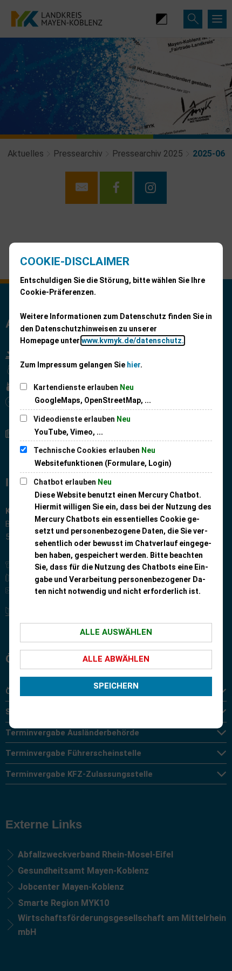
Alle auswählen (116, 632)
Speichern (116, 686)
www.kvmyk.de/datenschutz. (132, 340)
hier (133, 364)
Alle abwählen (116, 659)
